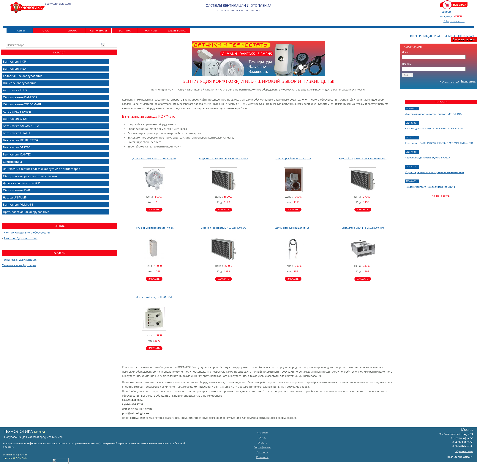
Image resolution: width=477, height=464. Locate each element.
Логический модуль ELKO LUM (154, 297)
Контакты (151, 30)
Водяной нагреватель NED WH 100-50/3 (223, 227)
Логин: (406, 52)
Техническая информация (19, 265)
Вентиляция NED (14, 68)
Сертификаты (98, 30)
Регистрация (468, 81)
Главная (20, 30)
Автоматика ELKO (15, 90)
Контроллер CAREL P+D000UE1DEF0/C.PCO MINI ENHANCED (439, 143)
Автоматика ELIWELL (17, 133)
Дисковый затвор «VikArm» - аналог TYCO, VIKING (433, 114)
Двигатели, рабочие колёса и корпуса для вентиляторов (41, 169)
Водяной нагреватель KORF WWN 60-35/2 (362, 158)
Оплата (72, 30)
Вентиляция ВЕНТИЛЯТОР (21, 140)
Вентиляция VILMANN (18, 204)
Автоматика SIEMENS (17, 111)
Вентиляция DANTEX (17, 154)
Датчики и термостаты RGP (21, 183)
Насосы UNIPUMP (15, 197)
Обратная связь (464, 451)
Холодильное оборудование (22, 76)
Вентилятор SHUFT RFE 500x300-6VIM (363, 227)
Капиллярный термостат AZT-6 (293, 158)
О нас (45, 30)
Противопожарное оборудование (26, 212)
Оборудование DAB (16, 190)
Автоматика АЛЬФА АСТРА (21, 126)
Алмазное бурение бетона (20, 238)
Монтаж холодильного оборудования (27, 232)
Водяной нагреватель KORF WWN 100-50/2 (223, 158)
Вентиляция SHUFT (16, 118)
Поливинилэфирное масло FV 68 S (154, 227)
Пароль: (406, 64)
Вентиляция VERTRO (17, 147)
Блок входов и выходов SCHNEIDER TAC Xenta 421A (434, 128)
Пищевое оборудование (19, 83)
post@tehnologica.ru (460, 457)
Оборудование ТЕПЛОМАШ (22, 104)
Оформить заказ (454, 21)
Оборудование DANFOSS (20, 97)
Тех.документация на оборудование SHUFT (430, 186)
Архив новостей (441, 195)
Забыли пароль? (449, 82)
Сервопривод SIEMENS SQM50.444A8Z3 (427, 157)
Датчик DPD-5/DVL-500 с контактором (154, 158)
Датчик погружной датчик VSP (293, 227)
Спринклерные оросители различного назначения (434, 172)
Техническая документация (19, 259)
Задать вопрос (177, 30)
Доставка (125, 30)
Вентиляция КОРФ (15, 61)
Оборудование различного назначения (30, 176)
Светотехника (12, 161)
